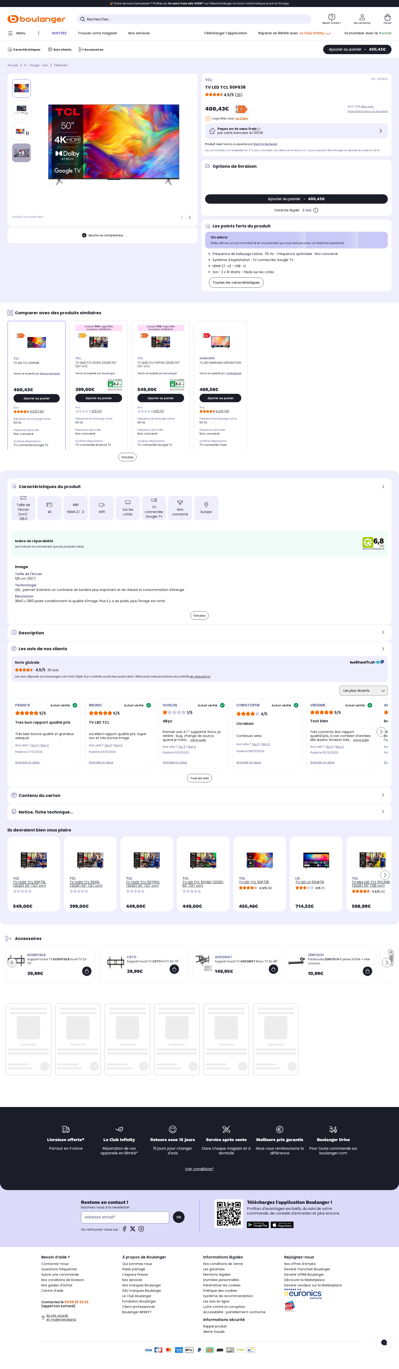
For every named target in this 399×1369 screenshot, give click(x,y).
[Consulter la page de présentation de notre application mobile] (258, 1225)
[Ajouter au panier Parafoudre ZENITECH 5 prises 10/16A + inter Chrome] (367, 971)
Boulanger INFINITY (137, 1312)
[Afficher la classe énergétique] (241, 109)
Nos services (132, 1280)
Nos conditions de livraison (62, 1280)
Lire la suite (198, 740)
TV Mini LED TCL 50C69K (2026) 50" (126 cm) (371, 884)
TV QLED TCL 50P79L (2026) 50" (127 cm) (29, 884)
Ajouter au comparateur (105, 235)
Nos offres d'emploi (300, 1263)
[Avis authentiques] (364, 662)
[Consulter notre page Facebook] (124, 1230)
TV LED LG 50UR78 (309, 882)
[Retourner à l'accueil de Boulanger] (36, 19)
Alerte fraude (214, 1331)
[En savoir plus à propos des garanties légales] (315, 210)
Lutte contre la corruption (224, 1306)
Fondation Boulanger (139, 1301)
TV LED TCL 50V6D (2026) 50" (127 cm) (203, 884)
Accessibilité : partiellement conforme (234, 1312)
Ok (178, 1217)
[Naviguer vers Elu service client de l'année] (321, 1306)
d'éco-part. (367, 106)
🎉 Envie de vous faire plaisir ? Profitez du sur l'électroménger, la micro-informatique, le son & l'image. (199, 3)
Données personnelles (221, 1280)
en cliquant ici (200, 676)
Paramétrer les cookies (222, 1285)
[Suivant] (189, 217)
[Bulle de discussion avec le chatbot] (384, 1343)
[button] (381, 732)
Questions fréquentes (59, 1269)
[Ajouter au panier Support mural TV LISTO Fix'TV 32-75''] (174, 969)
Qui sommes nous (137, 1263)
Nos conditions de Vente (223, 1263)
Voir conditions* (199, 1169)
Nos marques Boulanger (141, 1285)
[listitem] (21, 110)
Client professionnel (138, 1306)
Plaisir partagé (133, 1269)
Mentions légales (217, 1274)
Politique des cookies (220, 1290)
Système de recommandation (228, 1296)
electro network (265, 144)
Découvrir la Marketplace (304, 1280)
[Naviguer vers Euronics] (321, 1294)
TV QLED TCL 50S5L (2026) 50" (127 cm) (86, 884)
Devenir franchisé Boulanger (307, 1269)
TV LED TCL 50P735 (254, 882)
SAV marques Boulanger (141, 1290)
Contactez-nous (55, 1263)
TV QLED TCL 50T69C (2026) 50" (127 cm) (143, 884)
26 (238, 95)
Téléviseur (61, 65)
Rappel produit (215, 1326)
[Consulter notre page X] (133, 1230)
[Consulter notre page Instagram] (141, 1230)
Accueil (12, 65)
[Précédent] (181, 217)
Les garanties (214, 1269)
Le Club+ (241, 118)
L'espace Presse (135, 1274)
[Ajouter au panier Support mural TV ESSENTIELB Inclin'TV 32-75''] (86, 971)
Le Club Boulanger (136, 1296)
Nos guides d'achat (56, 1285)
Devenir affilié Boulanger (304, 1274)
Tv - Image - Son (36, 65)
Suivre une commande (60, 1274)
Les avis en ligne (216, 1301)
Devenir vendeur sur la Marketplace (313, 1285)
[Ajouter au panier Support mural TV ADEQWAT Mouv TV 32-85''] (273, 969)
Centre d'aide (52, 1290)
